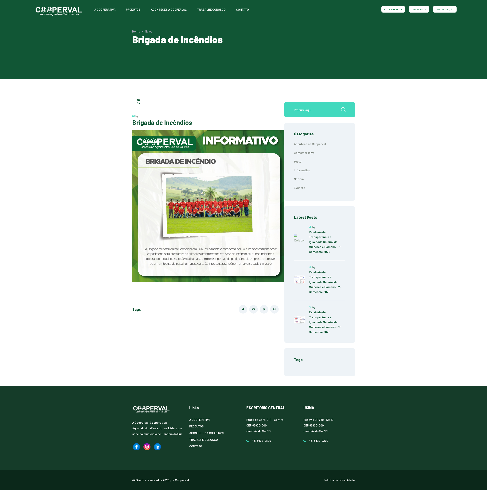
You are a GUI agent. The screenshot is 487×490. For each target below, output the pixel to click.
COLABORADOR (393, 9)
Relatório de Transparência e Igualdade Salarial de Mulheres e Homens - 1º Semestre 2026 (325, 241)
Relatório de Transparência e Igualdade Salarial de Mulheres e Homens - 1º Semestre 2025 (325, 322)
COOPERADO (419, 9)
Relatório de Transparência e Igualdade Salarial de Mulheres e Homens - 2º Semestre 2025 (325, 282)
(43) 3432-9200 (318, 440)
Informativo (302, 170)
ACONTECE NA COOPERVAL (169, 9)
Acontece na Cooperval (310, 144)
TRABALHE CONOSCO (211, 9)
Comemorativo (304, 152)
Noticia (299, 179)
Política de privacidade (339, 480)
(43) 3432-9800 (261, 440)
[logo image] (136, 446)
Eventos (299, 187)
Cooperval (182, 480)
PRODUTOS (133, 9)
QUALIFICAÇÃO (445, 9)
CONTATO (242, 9)
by (136, 116)
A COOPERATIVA (104, 9)
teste (298, 161)
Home (136, 31)
